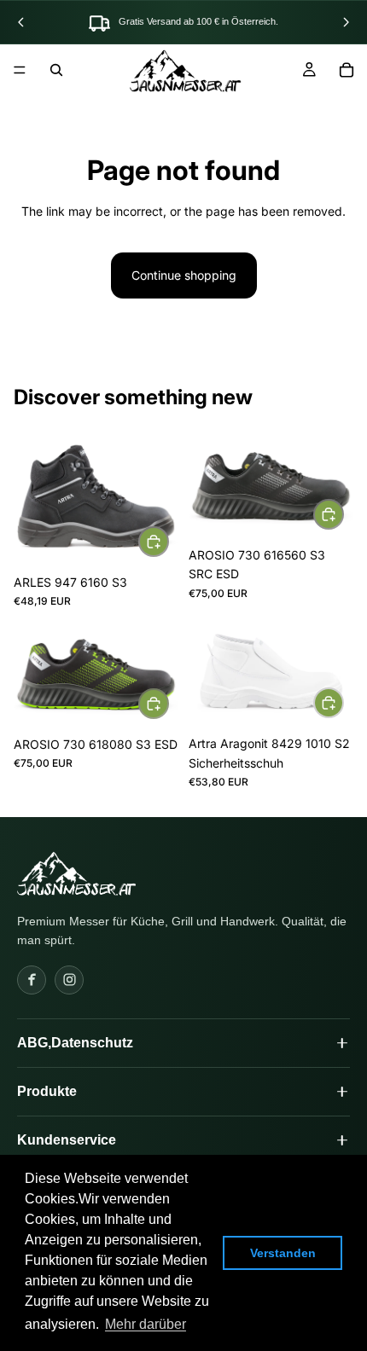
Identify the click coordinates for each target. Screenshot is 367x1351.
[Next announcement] (345, 22)
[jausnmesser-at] (76, 873)
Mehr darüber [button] (145, 1324)
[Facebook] (31, 979)
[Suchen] (56, 70)
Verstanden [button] (283, 1253)
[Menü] (19, 70)
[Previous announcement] (21, 22)
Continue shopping (183, 275)
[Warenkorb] (346, 70)
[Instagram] (69, 979)
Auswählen (168, 540)
